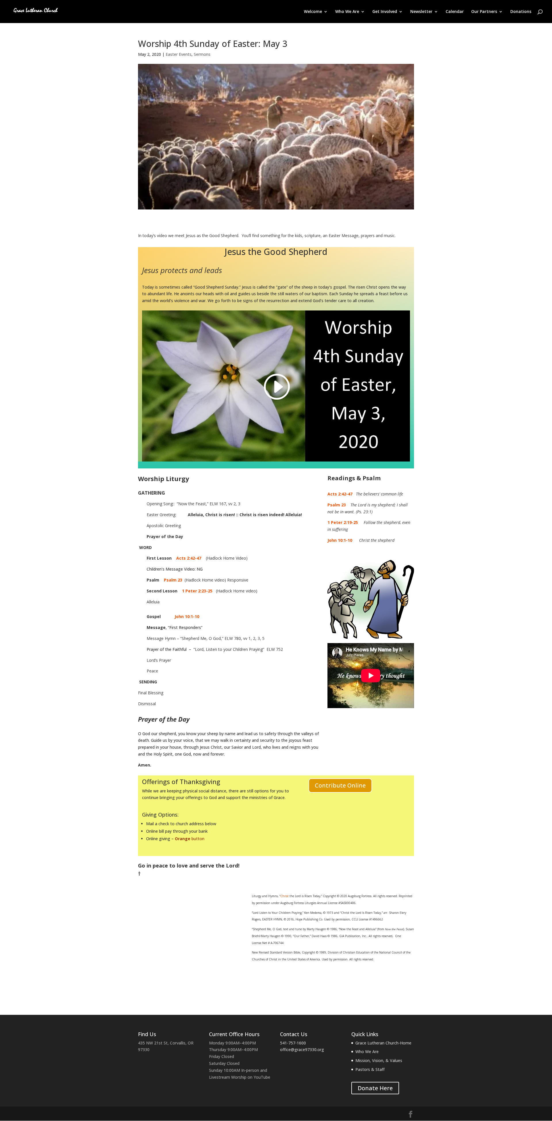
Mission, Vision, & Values (378, 1060)
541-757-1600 (293, 1043)
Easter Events (178, 54)
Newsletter (421, 11)
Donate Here (375, 1088)
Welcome (313, 11)
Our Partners (484, 11)
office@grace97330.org (302, 1049)
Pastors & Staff (370, 1069)
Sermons (202, 54)
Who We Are (347, 11)
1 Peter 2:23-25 (197, 591)
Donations (520, 11)
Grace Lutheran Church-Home (383, 1043)
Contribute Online (340, 785)
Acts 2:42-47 (188, 558)
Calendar (455, 11)
